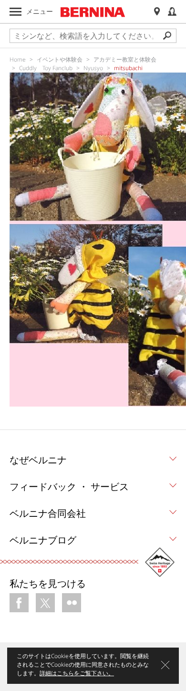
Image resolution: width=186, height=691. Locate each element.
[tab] (93, 462)
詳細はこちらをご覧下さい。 (77, 673)
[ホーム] (93, 12)
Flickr (71, 602)
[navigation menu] (15, 12)
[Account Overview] (172, 11)
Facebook (19, 602)
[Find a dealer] (157, 11)
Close (165, 665)
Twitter (45, 602)
